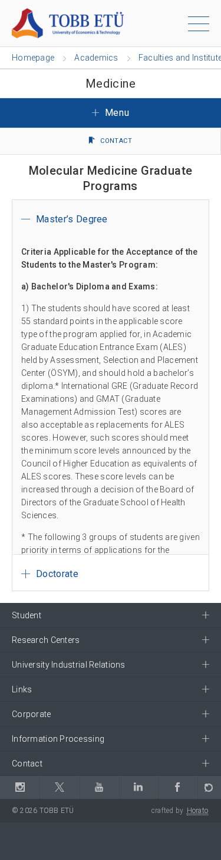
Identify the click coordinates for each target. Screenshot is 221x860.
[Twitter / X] (59, 787)
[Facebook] (177, 787)
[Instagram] (19, 787)
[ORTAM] (209, 787)
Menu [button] (115, 112)
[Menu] (198, 25)
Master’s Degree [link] (72, 219)
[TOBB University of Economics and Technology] (68, 22)
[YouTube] (99, 787)
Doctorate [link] (57, 573)
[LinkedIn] (138, 787)
